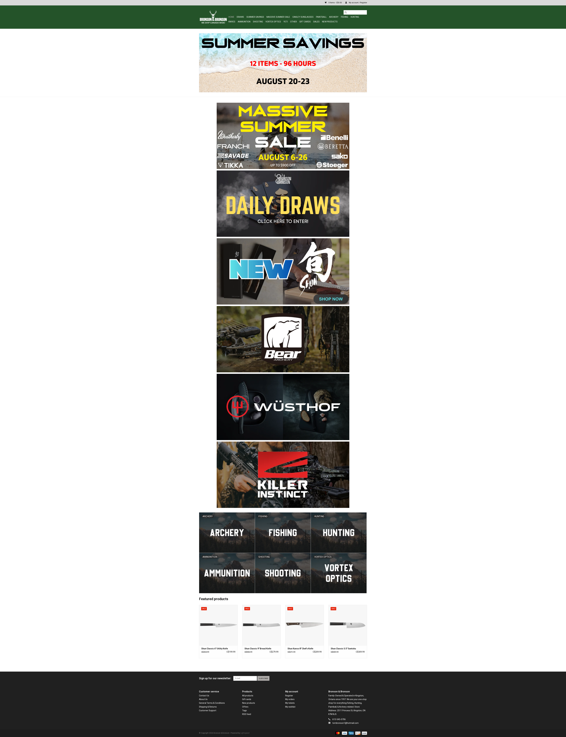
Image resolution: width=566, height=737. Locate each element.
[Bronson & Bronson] (213, 17)
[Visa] (344, 733)
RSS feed (246, 714)
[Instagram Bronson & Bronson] (364, 678)
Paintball (321, 17)
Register (289, 695)
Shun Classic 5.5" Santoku (343, 648)
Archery (333, 17)
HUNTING (355, 17)
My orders (289, 699)
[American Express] (351, 733)
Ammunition (244, 21)
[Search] (345, 12)
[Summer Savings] (283, 62)
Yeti (285, 21)
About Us (203, 699)
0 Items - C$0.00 (335, 3)
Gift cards (305, 21)
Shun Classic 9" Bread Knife (258, 648)
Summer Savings (255, 17)
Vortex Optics (273, 21)
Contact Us (204, 695)
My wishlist (290, 707)
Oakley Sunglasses (303, 17)
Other (293, 21)
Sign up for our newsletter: (215, 678)
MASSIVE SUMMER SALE (278, 17)
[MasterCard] (337, 733)
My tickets (290, 703)
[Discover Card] (357, 733)
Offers (245, 707)
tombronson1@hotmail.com (345, 723)
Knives (231, 21)
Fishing (344, 17)
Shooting (258, 21)
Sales (316, 21)
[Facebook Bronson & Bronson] (354, 678)
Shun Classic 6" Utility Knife (214, 648)
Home (231, 17)
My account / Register (357, 3)
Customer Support (207, 710)
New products (248, 703)
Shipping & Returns (208, 707)
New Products (330, 21)
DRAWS (240, 17)
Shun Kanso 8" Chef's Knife (300, 648)
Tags (244, 710)
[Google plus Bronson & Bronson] (359, 678)
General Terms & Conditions (212, 703)
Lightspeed (244, 733)
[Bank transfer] (364, 733)
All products (247, 695)
